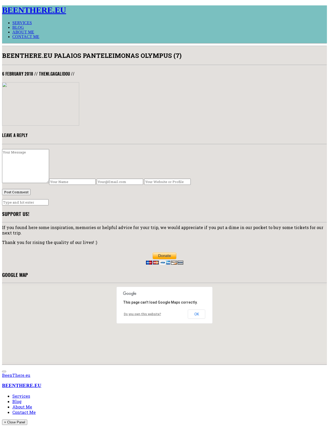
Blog (18, 27)
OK (196, 314)
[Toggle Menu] (4, 371)
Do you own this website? (142, 314)
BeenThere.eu (16, 375)
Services (22, 23)
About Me (23, 32)
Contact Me (25, 36)
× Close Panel (14, 422)
